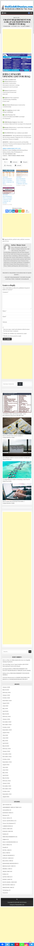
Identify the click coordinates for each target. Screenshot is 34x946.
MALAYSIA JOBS (7, 860)
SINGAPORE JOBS (7, 887)
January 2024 (6, 719)
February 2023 (7, 748)
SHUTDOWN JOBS (8, 884)
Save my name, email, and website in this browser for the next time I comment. (16, 330)
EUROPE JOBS (6, 831)
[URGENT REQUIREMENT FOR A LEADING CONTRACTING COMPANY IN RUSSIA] (9, 190)
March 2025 (6, 689)
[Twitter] (10, 211)
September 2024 (7, 700)
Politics (5, 874)
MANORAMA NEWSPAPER (10, 863)
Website (5, 322)
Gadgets (5, 839)
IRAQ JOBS (5, 852)
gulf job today (16, 239)
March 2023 (6, 746)
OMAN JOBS (6, 871)
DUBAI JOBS (6, 828)
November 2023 (7, 724)
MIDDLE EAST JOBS (8, 866)
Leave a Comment (26, 26)
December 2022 (7, 754)
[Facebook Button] (29, 13)
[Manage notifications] (30, 942)
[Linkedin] (13, 211)
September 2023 (7, 729)
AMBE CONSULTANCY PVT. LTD (12, 148)
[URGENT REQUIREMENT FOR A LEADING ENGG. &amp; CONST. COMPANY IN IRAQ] (22, 173)
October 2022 (6, 759)
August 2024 (6, 703)
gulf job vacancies (25, 239)
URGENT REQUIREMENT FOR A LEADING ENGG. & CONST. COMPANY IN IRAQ (21, 180)
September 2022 (7, 762)
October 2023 (6, 727)
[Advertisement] (17, 41)
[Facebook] (6, 211)
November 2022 (7, 756)
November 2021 (7, 788)
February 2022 (7, 780)
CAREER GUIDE (7, 826)
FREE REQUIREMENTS (9, 836)
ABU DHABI (6, 804)
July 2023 (5, 735)
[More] (23, 211)
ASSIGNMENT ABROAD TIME (10, 807)
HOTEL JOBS (6, 850)
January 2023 (6, 751)
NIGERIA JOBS (6, 868)
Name (5, 311)
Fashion (5, 834)
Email (4, 316)
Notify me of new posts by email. (12, 336)
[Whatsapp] (19, 211)
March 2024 (6, 714)
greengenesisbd (7, 668)
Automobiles (6, 810)
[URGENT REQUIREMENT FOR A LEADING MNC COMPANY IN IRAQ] (9, 173)
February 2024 (7, 716)
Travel (4, 892)
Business (5, 815)
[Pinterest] (16, 211)
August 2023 (6, 732)
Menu (5, 13)
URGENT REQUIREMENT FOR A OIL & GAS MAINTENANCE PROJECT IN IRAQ (17, 21)
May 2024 (5, 708)
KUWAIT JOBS (6, 858)
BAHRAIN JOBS (7, 812)
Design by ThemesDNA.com (17, 904)
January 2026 (6, 687)
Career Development (8, 823)
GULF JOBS (17, 17)
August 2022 (6, 764)
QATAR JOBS (6, 876)
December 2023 (7, 722)
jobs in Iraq (6, 241)
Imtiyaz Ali (5, 673)
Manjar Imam (7, 26)
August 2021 (6, 796)
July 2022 (5, 767)
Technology (6, 890)
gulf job (10, 239)
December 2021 (7, 786)
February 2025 (7, 692)
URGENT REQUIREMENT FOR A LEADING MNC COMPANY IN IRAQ (8, 180)
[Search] (20, 384)
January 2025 (6, 695)
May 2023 (5, 740)
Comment (6, 292)
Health (4, 847)
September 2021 (7, 794)
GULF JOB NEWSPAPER (9, 842)
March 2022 (6, 778)
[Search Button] (31, 13)
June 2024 (5, 705)
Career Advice (6, 818)
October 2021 (6, 791)
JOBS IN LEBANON (8, 855)
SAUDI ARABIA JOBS (8, 882)
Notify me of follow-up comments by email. (15, 333)
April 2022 (5, 775)
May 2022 (5, 772)
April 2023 (5, 743)
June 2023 (5, 738)
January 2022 (6, 783)
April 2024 (5, 711)
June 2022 (5, 770)
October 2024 (6, 697)
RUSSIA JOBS (6, 879)
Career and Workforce (9, 820)
